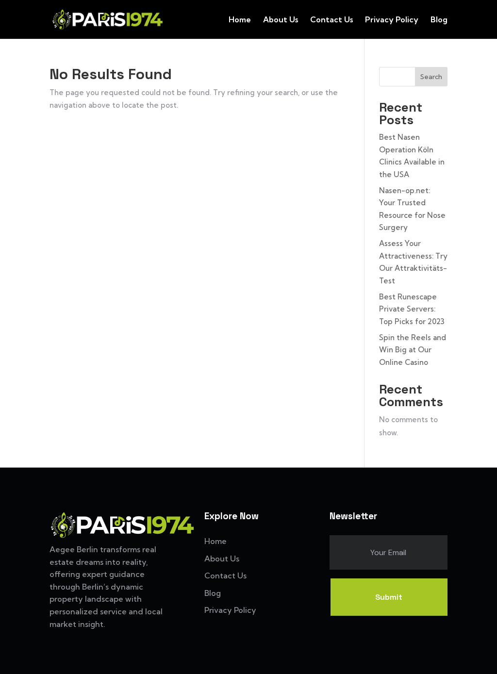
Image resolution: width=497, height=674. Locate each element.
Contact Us (331, 20)
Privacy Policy (391, 20)
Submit (388, 597)
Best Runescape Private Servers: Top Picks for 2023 (412, 309)
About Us (280, 20)
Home (240, 20)
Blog (439, 20)
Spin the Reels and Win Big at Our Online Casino (412, 350)
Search (431, 76)
